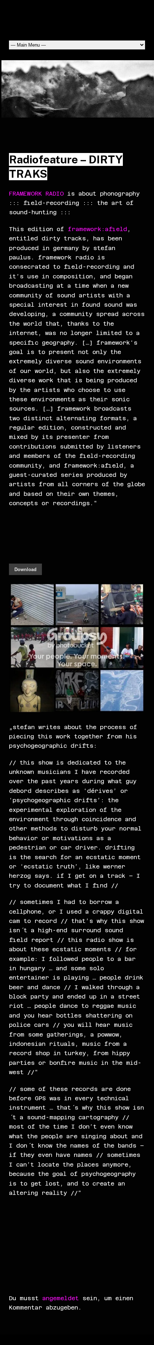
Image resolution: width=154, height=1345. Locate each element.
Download (25, 569)
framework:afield (97, 229)
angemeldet (60, 1298)
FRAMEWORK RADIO (36, 193)
